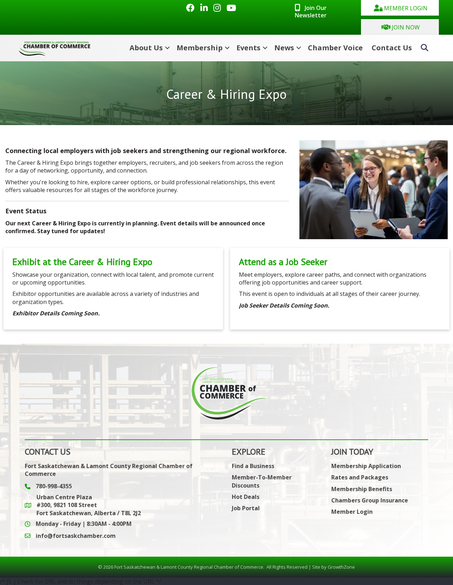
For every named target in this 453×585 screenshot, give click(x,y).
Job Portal (246, 508)
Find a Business (253, 466)
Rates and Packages (359, 477)
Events (248, 47)
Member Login (352, 512)
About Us (146, 47)
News (284, 47)
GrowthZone (341, 567)
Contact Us (392, 47)
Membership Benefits (361, 489)
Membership (200, 47)
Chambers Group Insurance (369, 500)
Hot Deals (245, 497)
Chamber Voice (335, 47)
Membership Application (366, 466)
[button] (400, 8)
